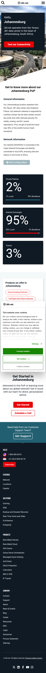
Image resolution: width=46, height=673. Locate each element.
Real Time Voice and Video (14, 516)
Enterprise (7, 525)
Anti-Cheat (7, 561)
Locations (7, 484)
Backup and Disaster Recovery (15, 512)
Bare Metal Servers (11, 540)
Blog (5, 613)
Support (6, 600)
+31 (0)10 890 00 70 (16, 459)
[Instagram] (32, 667)
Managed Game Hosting (13, 557)
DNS (5, 508)
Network (6, 480)
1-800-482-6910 (14, 454)
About (5, 604)
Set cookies (21, 359)
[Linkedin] (18, 667)
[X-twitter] (14, 667)
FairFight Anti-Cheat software (21, 299)
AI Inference (8, 520)
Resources (7, 621)
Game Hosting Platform (18, 292)
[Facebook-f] (23, 667)
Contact (6, 596)
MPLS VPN (7, 574)
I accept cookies (23, 351)
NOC (5, 626)
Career (5, 617)
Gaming (6, 503)
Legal (5, 630)
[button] (43, 3)
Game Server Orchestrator (13, 553)
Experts (6, 488)
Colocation (7, 570)
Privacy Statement (10, 639)
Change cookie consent (33, 658)
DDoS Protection (10, 565)
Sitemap (6, 643)
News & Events (9, 609)
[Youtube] (27, 667)
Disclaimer (7, 634)
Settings (35, 344)
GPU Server (7, 548)
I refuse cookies (23, 366)
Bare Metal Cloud (10, 544)
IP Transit (7, 578)
